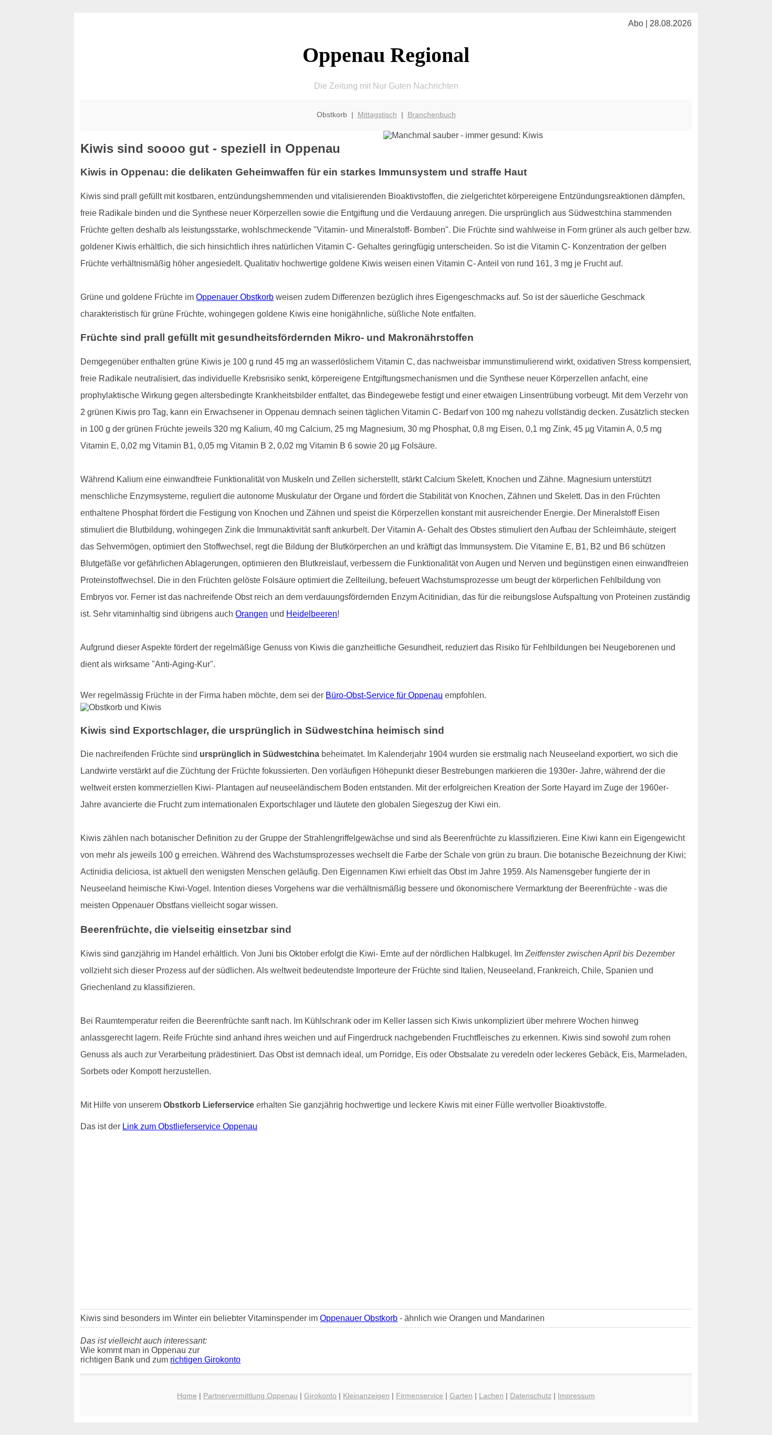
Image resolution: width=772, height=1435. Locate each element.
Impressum (576, 1395)
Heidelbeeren (311, 613)
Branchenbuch (432, 114)
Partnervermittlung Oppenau (250, 1395)
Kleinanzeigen (366, 1395)
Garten (461, 1395)
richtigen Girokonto (205, 1359)
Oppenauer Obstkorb (235, 297)
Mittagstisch (377, 114)
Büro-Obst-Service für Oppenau (384, 695)
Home (187, 1395)
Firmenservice (419, 1395)
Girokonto (320, 1395)
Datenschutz (530, 1395)
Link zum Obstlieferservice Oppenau (189, 1126)
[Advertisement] (386, 1222)
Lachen (491, 1395)
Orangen (251, 613)
